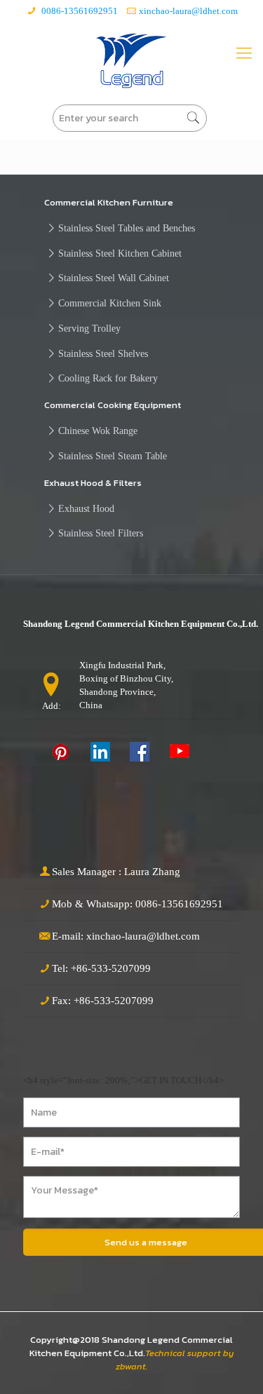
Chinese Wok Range (97, 430)
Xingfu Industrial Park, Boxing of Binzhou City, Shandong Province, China (126, 685)
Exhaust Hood (86, 508)
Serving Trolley (89, 328)
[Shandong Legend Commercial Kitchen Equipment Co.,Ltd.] (131, 60)
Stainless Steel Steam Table (112, 455)
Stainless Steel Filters (100, 533)
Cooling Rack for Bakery (108, 378)
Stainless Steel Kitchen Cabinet (120, 253)
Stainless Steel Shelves (103, 353)
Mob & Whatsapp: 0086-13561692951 (137, 903)
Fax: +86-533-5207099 (103, 1000)
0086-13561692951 (78, 11)
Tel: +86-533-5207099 (101, 968)
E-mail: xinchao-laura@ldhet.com (126, 936)
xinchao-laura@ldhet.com (188, 11)
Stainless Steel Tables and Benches (126, 228)
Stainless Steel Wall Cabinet (113, 277)
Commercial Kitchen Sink (109, 303)
